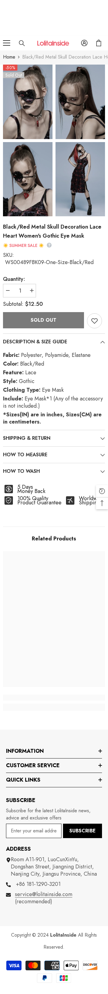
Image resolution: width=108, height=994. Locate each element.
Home (9, 56)
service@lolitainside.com (43, 894)
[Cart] (98, 43)
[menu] (6, 43)
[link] (54, 698)
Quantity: (14, 279)
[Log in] (84, 43)
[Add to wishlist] (94, 320)
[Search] (22, 43)
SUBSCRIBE (82, 830)
